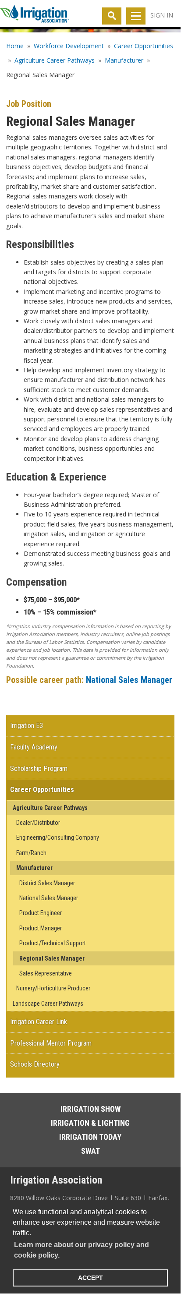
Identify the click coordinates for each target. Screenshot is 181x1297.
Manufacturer (124, 60)
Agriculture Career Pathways (54, 60)
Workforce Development (69, 46)
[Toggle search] (111, 16)
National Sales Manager (129, 680)
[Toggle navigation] (136, 16)
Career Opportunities (143, 46)
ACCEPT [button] (90, 1277)
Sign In (161, 15)
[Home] (34, 15)
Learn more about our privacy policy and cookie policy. (81, 1250)
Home (15, 46)
